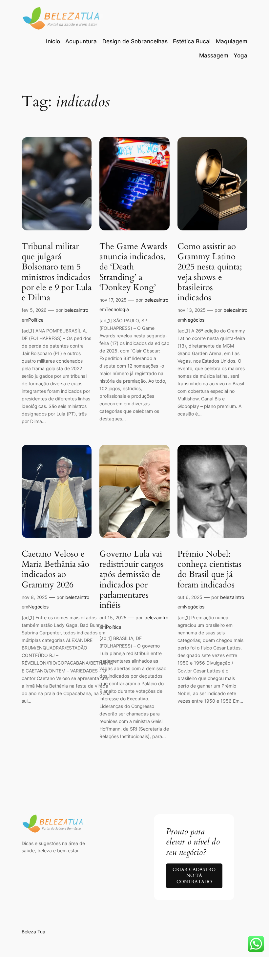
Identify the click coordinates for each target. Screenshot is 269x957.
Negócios (194, 320)
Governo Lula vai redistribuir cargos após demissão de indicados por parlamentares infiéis (131, 579)
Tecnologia (117, 309)
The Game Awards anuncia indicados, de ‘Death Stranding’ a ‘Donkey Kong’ (133, 266)
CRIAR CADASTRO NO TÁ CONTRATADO (194, 875)
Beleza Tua (33, 931)
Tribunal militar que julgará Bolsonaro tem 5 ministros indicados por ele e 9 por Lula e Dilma (57, 272)
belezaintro (76, 310)
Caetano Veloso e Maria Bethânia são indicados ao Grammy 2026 (55, 569)
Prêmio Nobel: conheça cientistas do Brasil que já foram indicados (209, 569)
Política (36, 320)
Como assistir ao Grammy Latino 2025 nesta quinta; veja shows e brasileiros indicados (209, 272)
